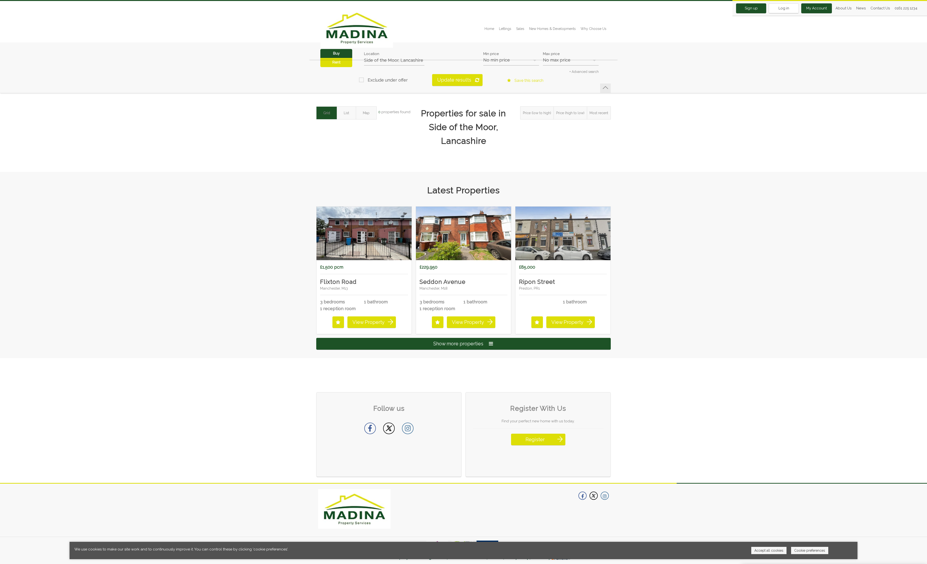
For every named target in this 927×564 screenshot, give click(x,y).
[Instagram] (408, 428)
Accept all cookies (768, 550)
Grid (326, 113)
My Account (816, 8)
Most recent (599, 113)
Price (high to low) (570, 113)
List (346, 113)
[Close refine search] (605, 88)
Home (489, 29)
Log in (784, 8)
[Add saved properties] (338, 322)
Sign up (751, 8)
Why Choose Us (593, 29)
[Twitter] (389, 428)
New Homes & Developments (552, 29)
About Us (843, 8)
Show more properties (459, 344)
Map (366, 113)
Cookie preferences (809, 550)
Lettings (505, 29)
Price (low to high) (537, 113)
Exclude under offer (388, 80)
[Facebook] (370, 428)
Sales (520, 29)
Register (535, 439)
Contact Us (880, 8)
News (861, 8)
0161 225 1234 (906, 8)
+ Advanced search (584, 72)
